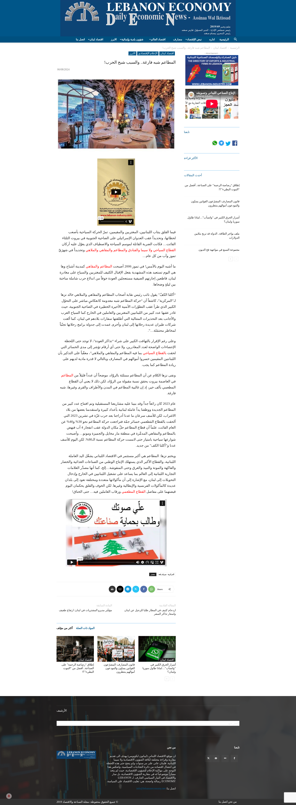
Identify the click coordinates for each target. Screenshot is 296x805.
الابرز (114, 39)
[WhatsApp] (151, 589)
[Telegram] (128, 589)
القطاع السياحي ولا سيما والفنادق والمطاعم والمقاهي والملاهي (131, 250)
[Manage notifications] (9, 796)
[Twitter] (135, 589)
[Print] (112, 589)
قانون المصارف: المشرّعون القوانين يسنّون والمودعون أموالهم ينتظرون (119, 668)
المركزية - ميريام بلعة (166, 574)
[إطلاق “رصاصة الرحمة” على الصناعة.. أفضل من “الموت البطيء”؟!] (75, 649)
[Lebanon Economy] (148, 18)
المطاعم (67, 375)
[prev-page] (172, 679)
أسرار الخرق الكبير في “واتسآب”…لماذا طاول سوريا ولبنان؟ (159, 668)
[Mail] (215, 758)
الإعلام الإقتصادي (147, 53)
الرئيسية (224, 39)
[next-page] (167, 679)
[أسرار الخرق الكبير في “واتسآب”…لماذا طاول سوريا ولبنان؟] (157, 649)
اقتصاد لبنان (96, 39)
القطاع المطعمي (134, 491)
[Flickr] (225, 758)
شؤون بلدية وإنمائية (132, 39)
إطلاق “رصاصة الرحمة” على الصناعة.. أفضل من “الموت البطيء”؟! (77, 668)
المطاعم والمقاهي (99, 266)
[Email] (120, 589)
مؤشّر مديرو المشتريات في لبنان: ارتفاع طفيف (85, 610)
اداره (212, 39)
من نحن (232, 801)
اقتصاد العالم (158, 39)
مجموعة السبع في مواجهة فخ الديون (219, 249)
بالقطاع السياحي (154, 353)
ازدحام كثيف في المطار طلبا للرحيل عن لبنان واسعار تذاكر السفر (150, 612)
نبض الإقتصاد (194, 39)
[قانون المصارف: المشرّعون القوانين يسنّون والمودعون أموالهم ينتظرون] (116, 649)
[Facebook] (143, 589)
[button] (235, 40)
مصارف (177, 39)
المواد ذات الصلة (85, 628)
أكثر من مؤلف (65, 628)
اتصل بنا (80, 39)
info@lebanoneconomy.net (150, 788)
